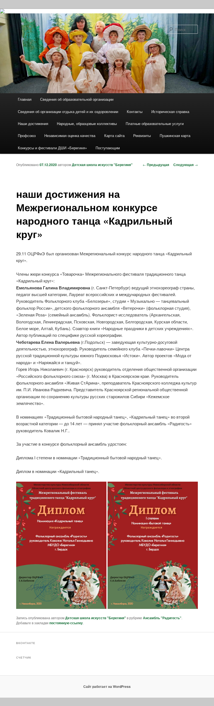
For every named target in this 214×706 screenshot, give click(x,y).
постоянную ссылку (66, 622)
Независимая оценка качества (69, 135)
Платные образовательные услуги (155, 123)
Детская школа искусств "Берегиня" (102, 164)
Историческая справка (170, 111)
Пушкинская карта (175, 135)
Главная (24, 99)
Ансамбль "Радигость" (162, 617)
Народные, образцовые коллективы (87, 123)
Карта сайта (114, 135)
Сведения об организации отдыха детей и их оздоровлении (68, 111)
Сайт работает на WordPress (107, 686)
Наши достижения (33, 123)
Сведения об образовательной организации (76, 99)
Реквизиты (142, 135)
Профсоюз (27, 135)
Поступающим (108, 147)
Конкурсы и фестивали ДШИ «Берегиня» (52, 147)
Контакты (134, 111)
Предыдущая (156, 164)
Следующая (185, 164)
